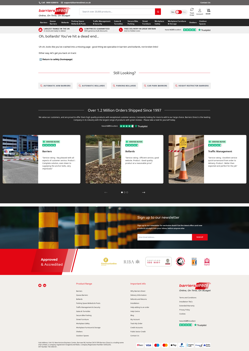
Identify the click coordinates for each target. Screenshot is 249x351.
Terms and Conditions (187, 297)
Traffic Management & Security (101, 22)
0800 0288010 (52, 2)
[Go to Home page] (54, 12)
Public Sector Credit (138, 331)
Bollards (65, 22)
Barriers (43, 22)
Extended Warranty (186, 305)
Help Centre (135, 311)
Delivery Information (138, 295)
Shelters (193, 22)
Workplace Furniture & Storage (177, 22)
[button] (122, 192)
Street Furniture (146, 22)
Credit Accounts (136, 327)
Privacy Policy (184, 310)
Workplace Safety (159, 22)
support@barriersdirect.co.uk (77, 2)
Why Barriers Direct (137, 291)
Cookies (182, 314)
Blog (132, 315)
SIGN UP (199, 237)
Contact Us (205, 2)
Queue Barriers (53, 22)
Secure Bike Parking (133, 22)
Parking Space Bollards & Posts (78, 22)
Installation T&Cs (186, 301)
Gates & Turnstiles (118, 22)
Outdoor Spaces (203, 22)
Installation (134, 303)
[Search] (158, 11)
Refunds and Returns (138, 299)
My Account (135, 319)
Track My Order (136, 323)
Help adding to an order (139, 307)
